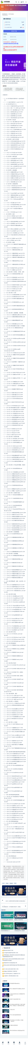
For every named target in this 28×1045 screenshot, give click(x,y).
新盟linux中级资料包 (18, 919)
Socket (11, 883)
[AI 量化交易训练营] (5, 1028)
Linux (13, 763)
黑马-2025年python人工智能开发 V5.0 (12, 973)
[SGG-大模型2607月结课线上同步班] (5, 991)
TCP (15, 826)
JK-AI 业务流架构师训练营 (15, 1014)
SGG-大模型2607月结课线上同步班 (17, 988)
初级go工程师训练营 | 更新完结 (10, 971)
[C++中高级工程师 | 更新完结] (7, 915)
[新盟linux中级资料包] (20, 915)
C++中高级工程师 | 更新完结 (7, 919)
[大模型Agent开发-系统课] (20, 927)
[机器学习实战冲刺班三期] (5, 1002)
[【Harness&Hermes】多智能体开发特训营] (5, 996)
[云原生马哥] (5, 1012)
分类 (8, 1043)
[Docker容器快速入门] (7, 926)
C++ (18, 98)
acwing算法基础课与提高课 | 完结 (11, 952)
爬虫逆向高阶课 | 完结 (8, 950)
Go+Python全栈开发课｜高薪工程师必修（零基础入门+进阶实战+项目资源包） (17, 1005)
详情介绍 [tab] (5, 14)
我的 (19, 1043)
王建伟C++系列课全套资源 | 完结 (11, 975)
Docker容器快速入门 (5, 930)
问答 (14, 1043)
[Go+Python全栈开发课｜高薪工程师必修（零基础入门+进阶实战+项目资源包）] (5, 1007)
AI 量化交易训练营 (14, 1025)
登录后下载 (14, 31)
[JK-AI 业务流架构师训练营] (5, 1017)
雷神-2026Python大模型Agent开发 (17, 1030)
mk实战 (2, 9)
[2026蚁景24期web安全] (5, 986)
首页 (3, 1043)
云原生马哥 (12, 1009)
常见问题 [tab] (12, 14)
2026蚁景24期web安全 (15, 983)
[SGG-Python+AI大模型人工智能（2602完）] (5, 1022)
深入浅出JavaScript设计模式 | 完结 (11, 969)
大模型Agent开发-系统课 (19, 930)
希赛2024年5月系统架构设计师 (10, 962)
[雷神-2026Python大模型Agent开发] (5, 1033)
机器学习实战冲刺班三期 (15, 999)
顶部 (25, 1043)
